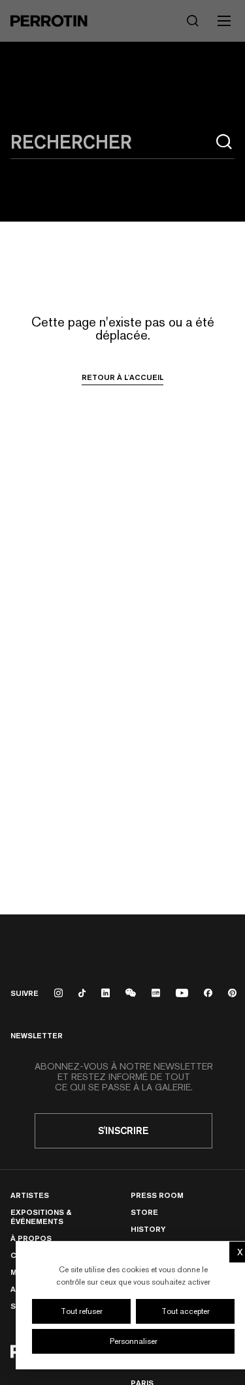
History (148, 1229)
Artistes (29, 1195)
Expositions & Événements (40, 1216)
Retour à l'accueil (122, 377)
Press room (157, 1195)
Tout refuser (82, 1311)
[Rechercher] (224, 142)
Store (144, 1212)
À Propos (31, 1238)
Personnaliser (133, 1341)
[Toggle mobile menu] (224, 20)
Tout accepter (185, 1311)
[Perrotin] (49, 21)
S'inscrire (123, 1130)
